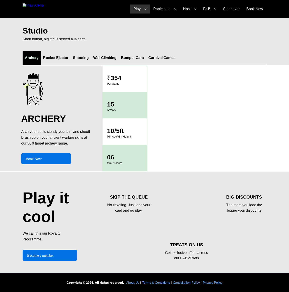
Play (137, 9)
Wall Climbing (105, 58)
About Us (132, 282)
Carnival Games (161, 58)
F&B (206, 9)
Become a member (40, 255)
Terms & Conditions (156, 282)
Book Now (254, 9)
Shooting (81, 58)
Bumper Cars (132, 58)
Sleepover (231, 9)
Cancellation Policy (186, 282)
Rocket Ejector (55, 58)
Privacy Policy (212, 282)
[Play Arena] (34, 9)
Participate (161, 9)
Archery (32, 58)
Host (187, 9)
